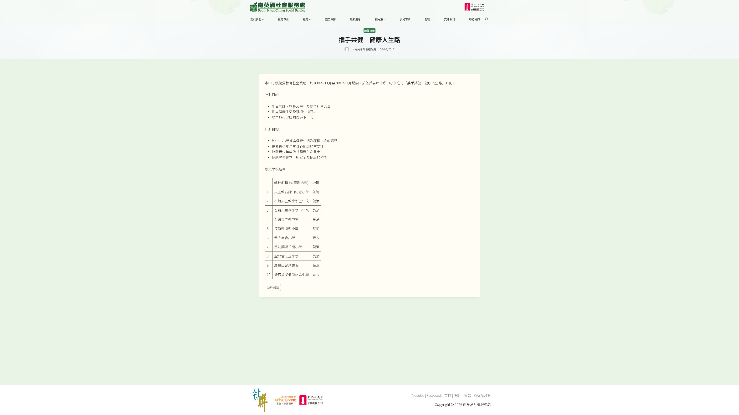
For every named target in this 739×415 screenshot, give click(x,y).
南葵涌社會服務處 (365, 49)
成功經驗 (273, 287)
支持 (447, 395)
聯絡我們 (474, 19)
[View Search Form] (486, 19)
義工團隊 (330, 19)
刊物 (427, 19)
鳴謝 (457, 395)
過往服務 (369, 30)
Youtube (417, 395)
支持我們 (449, 19)
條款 (467, 395)
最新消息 (355, 19)
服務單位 (283, 19)
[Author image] (346, 49)
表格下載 (405, 19)
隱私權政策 (482, 395)
